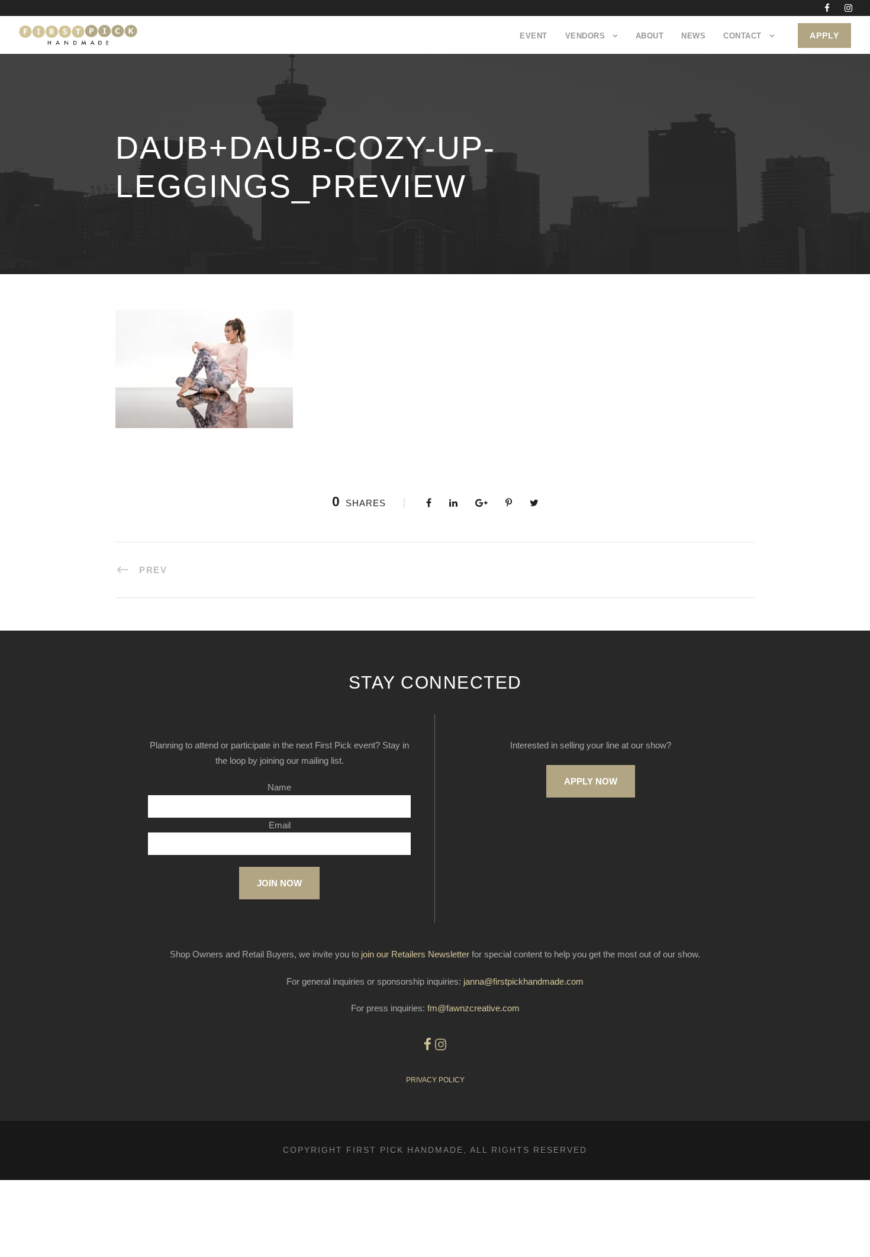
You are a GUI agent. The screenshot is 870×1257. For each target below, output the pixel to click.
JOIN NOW (279, 883)
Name (279, 787)
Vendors (585, 35)
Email (280, 825)
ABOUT (650, 35)
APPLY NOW (590, 781)
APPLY (824, 35)
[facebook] (827, 8)
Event (533, 35)
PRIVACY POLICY (435, 1080)
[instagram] (848, 8)
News (693, 35)
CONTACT (742, 35)
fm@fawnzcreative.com (473, 1008)
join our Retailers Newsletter (415, 954)
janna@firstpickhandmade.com (523, 981)
